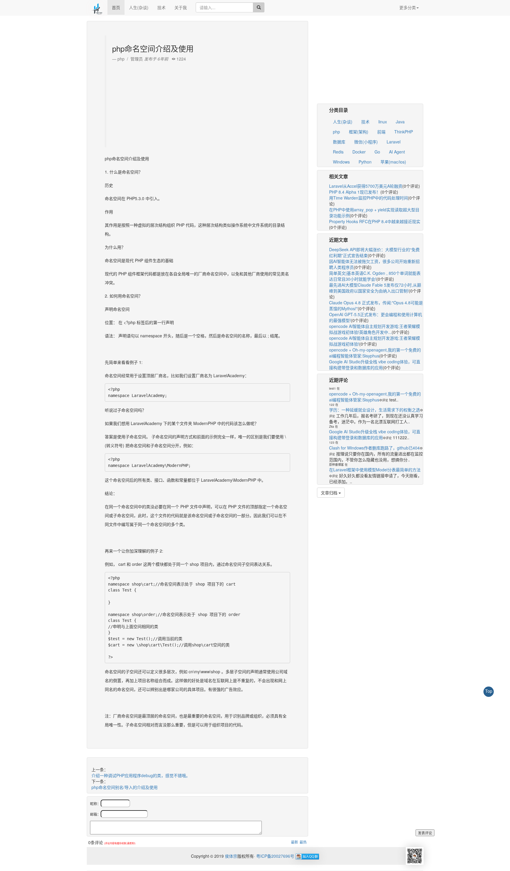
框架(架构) (358, 132)
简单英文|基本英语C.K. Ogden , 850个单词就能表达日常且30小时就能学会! (375, 276)
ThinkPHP (403, 132)
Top (488, 691)
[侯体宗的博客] (97, 7)
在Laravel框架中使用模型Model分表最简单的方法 (375, 470)
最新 (294, 841)
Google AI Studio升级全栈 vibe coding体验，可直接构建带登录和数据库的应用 (374, 364)
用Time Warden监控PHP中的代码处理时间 (368, 198)
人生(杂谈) (138, 7)
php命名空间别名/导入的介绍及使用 (124, 787)
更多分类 (407, 7)
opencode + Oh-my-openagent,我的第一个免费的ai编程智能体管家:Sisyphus (375, 353)
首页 (116, 7)
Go (377, 152)
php (336, 132)
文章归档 (330, 493)
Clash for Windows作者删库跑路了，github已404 (374, 448)
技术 (161, 7)
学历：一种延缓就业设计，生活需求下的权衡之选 (374, 410)
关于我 (180, 7)
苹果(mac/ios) (393, 162)
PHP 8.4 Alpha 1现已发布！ (354, 192)
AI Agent (397, 152)
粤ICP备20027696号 (275, 856)
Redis (338, 152)
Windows (341, 162)
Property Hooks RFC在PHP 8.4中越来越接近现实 (374, 221)
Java (400, 122)
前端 (381, 132)
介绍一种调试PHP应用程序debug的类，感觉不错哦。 (140, 775)
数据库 (339, 142)
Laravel (394, 142)
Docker (359, 152)
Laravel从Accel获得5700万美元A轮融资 (365, 186)
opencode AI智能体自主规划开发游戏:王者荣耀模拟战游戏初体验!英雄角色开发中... (374, 329)
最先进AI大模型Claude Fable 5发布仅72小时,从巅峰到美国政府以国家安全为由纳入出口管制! (375, 288)
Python (365, 162)
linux (382, 122)
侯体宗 (230, 856)
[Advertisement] (198, 103)
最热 (303, 841)
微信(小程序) (366, 142)
